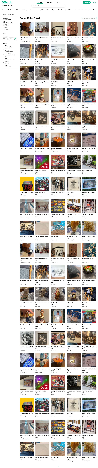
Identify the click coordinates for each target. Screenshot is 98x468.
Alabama (7, 14)
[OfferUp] (7, 2)
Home (3, 14)
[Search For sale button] (33, 6)
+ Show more (6, 29)
